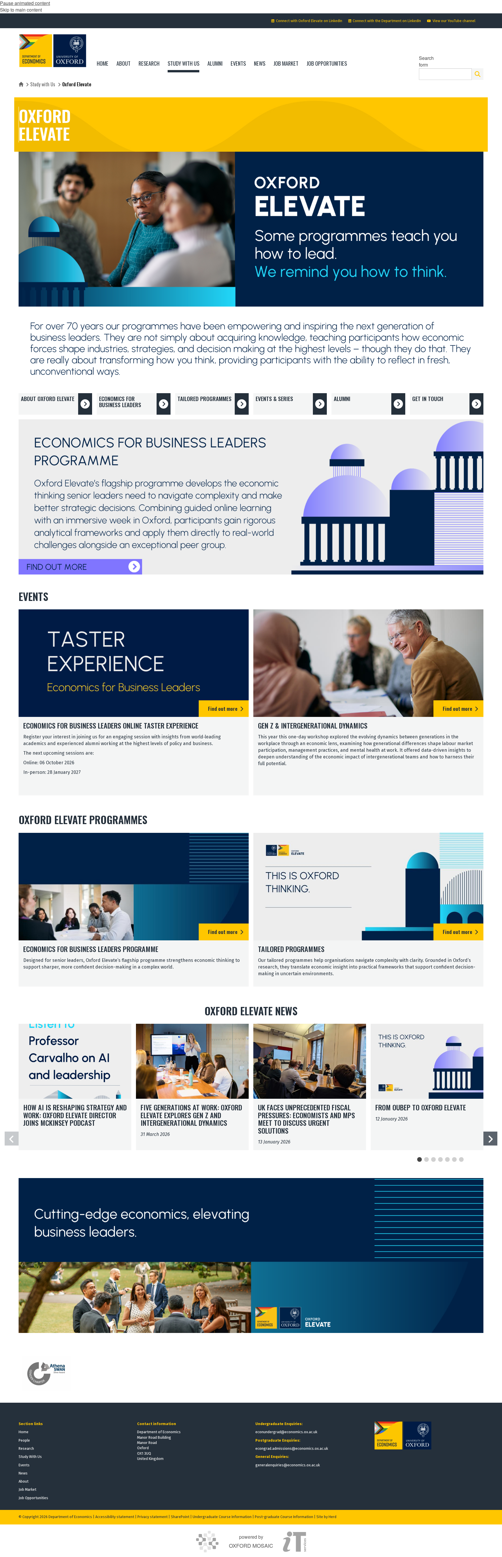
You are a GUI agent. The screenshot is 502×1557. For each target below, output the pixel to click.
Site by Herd (326, 1517)
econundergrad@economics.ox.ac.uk (286, 1432)
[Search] (477, 74)
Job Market (27, 1489)
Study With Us (30, 1456)
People (24, 1440)
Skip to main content (21, 9)
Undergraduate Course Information (222, 1517)
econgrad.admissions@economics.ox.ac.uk (291, 1448)
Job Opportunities (33, 1498)
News (23, 1473)
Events (24, 1465)
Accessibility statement (114, 1517)
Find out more (222, 708)
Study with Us (42, 84)
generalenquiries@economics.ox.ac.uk (287, 1465)
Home (23, 1432)
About (23, 1481)
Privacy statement (152, 1517)
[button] (490, 1139)
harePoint (181, 1517)
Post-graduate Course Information (284, 1517)
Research (26, 1448)
